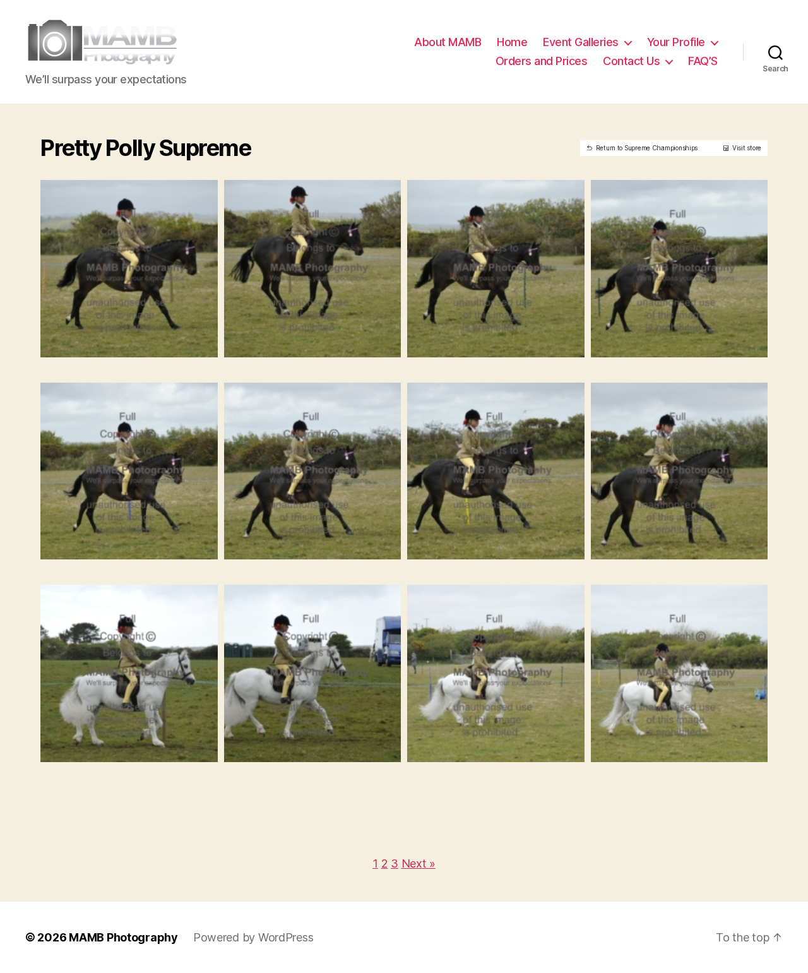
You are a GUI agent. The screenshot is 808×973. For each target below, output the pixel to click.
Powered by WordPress (253, 937)
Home (512, 42)
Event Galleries (581, 42)
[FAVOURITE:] (119, 343)
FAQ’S (703, 61)
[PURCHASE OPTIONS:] (138, 343)
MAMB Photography (123, 937)
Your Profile (676, 42)
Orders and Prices (542, 61)
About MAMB (447, 42)
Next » (418, 863)
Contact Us (631, 61)
